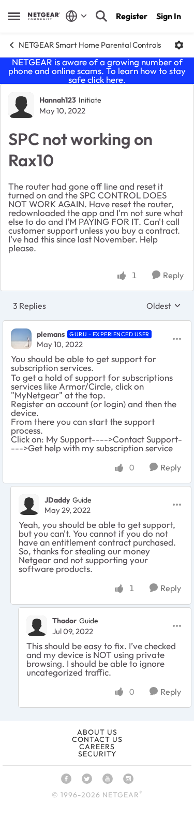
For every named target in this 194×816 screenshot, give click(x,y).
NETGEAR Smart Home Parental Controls (90, 45)
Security (97, 753)
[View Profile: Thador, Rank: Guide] (36, 625)
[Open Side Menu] (14, 16)
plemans (51, 334)
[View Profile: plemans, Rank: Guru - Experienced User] (21, 338)
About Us (97, 732)
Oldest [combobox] (163, 306)
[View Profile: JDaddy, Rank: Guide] (29, 504)
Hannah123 (57, 100)
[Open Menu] (179, 45)
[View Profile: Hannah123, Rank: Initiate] (21, 105)
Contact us (97, 739)
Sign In (168, 16)
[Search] (101, 16)
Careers (97, 746)
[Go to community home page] (44, 16)
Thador (64, 620)
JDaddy (57, 500)
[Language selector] (76, 16)
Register (131, 16)
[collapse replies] (97, 325)
